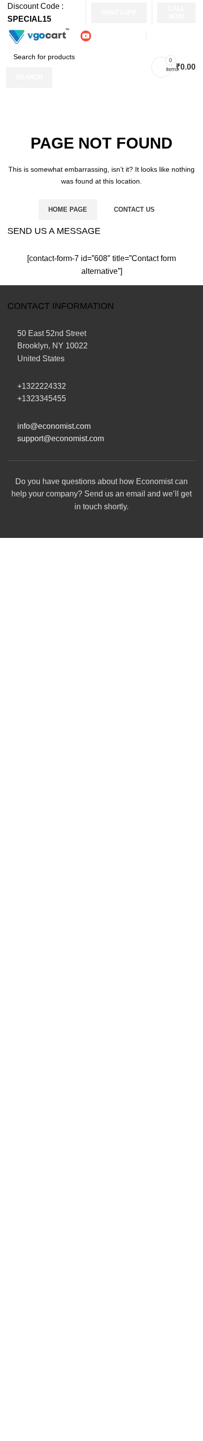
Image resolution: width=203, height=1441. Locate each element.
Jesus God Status (38, 1287)
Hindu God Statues (40, 1171)
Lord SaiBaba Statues (45, 1097)
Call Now (176, 12)
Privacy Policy (32, 1037)
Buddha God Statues (43, 1268)
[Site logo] (38, 35)
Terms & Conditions (41, 1055)
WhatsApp (119, 12)
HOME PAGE (67, 209)
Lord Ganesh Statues (44, 1213)
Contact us (26, 963)
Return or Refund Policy (49, 1019)
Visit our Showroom (88, 889)
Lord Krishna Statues (45, 1250)
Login (17, 1329)
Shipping (23, 1000)
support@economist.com (60, 438)
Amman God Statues (43, 1231)
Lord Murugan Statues (46, 1134)
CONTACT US (134, 209)
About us (22, 982)
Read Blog (26, 1366)
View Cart (24, 1347)
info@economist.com (54, 426)
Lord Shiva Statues (40, 1116)
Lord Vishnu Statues (42, 1152)
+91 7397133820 (66, 910)
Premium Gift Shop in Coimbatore (111, 1412)
